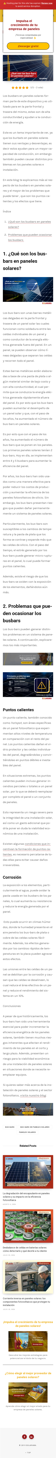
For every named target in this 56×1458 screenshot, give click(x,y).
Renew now (46, 3)
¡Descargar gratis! (28, 46)
